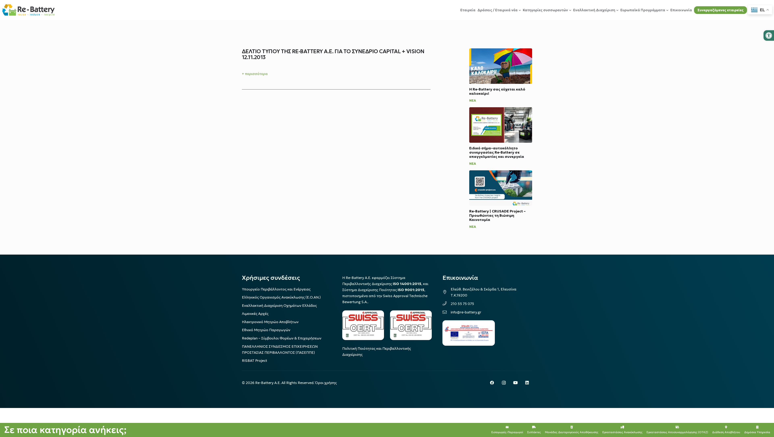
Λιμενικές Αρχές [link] (255, 313)
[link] (769, 35)
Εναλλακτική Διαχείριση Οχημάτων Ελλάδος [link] (279, 305)
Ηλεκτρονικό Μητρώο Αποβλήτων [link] (270, 322)
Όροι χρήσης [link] (326, 383)
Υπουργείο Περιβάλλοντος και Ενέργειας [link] (276, 289)
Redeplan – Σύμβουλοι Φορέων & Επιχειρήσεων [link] (281, 338)
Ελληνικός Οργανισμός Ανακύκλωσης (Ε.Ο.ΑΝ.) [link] (281, 297)
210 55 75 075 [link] (462, 304)
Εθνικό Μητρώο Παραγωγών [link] (266, 330)
